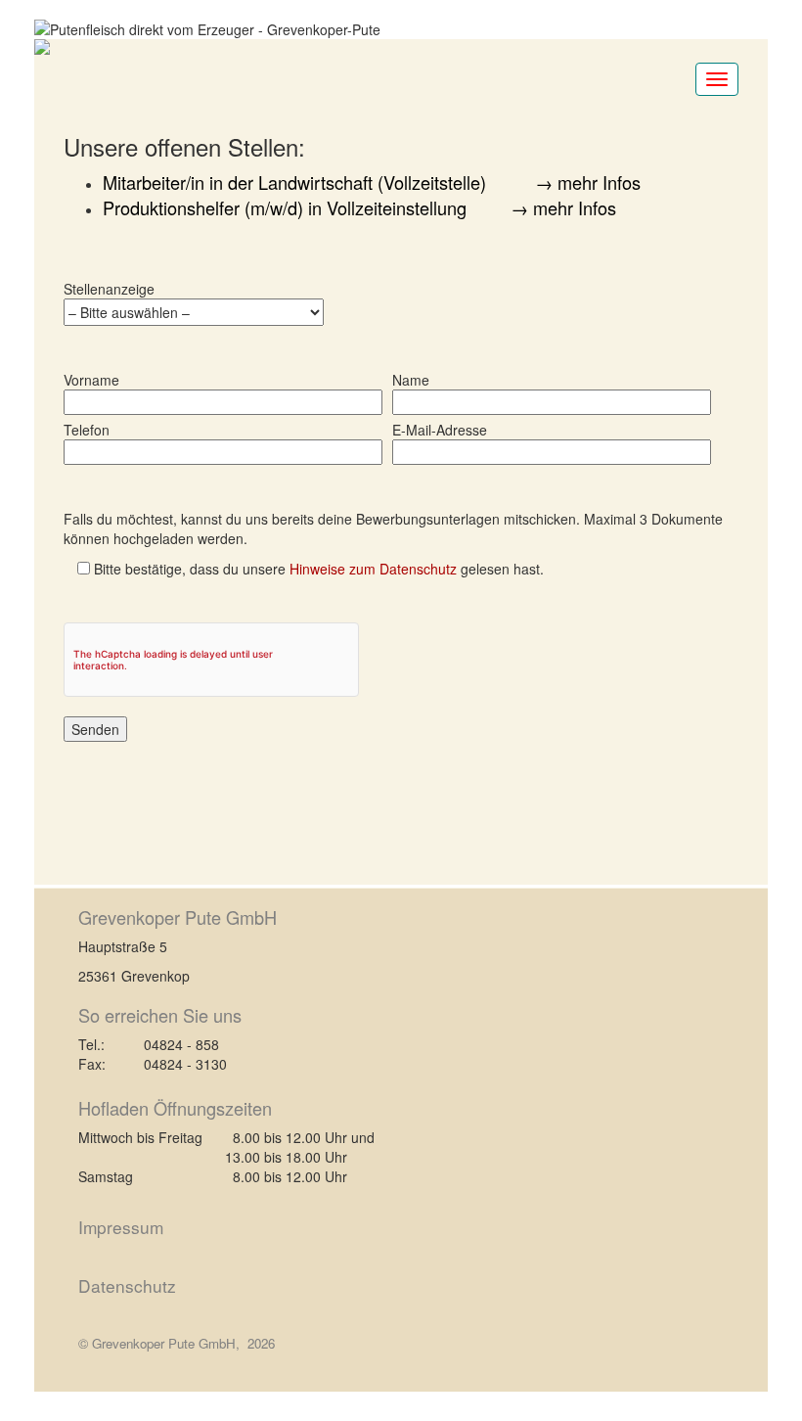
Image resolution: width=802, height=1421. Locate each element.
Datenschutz (127, 1285)
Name (410, 380)
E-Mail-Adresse (439, 429)
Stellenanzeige (109, 288)
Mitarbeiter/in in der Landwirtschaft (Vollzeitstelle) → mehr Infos (372, 182)
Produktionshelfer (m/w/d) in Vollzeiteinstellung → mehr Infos (359, 207)
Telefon (87, 429)
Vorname (91, 380)
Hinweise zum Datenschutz (373, 568)
